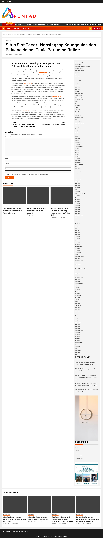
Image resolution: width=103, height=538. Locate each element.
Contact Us (25, 28)
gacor (76, 107)
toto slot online (79, 62)
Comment (8, 137)
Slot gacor (77, 297)
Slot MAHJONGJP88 (80, 269)
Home (8, 28)
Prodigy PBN (14, 531)
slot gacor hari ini (79, 70)
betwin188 (78, 81)
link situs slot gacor (80, 193)
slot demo (77, 134)
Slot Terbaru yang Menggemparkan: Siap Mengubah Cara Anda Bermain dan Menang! (23, 124)
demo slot (77, 166)
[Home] (3, 29)
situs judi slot (78, 122)
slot (76, 103)
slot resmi (77, 126)
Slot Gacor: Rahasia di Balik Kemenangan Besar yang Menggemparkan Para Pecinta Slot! (86, 377)
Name (7, 158)
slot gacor (77, 77)
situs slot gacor (43, 72)
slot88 (76, 136)
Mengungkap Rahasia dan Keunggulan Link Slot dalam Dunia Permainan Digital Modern (87, 519)
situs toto (77, 263)
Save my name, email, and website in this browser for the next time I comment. (27, 174)
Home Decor (78, 456)
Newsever (56, 536)
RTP (76, 113)
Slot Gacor (78, 115)
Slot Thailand (78, 224)
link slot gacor (78, 68)
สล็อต (76, 75)
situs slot (77, 73)
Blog (76, 447)
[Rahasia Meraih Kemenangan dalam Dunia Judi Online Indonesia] (38, 195)
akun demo (78, 150)
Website (7, 169)
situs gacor (78, 162)
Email (7, 163)
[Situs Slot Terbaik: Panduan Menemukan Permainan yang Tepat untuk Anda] (14, 195)
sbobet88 (77, 132)
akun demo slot (79, 164)
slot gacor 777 (79, 191)
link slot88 (78, 64)
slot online (78, 87)
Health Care (78, 453)
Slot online (78, 265)
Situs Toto (77, 195)
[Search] (88, 28)
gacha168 (77, 128)
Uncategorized (9, 40)
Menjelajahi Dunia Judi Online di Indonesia (53, 123)
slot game (77, 89)
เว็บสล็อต (77, 79)
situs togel (78, 142)
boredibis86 (9, 54)
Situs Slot (77, 111)
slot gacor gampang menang (82, 66)
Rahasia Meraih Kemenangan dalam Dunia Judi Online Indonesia (35, 24)
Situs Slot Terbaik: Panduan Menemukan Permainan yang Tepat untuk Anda (12, 210)
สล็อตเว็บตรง (78, 95)
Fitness (77, 450)
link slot (77, 91)
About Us (16, 28)
